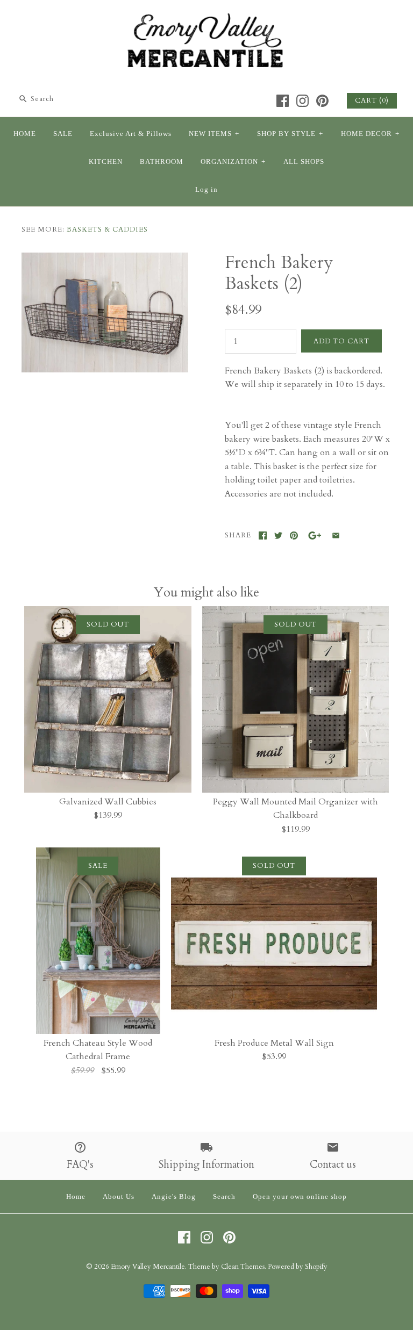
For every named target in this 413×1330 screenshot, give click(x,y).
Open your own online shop (300, 1196)
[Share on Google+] (314, 535)
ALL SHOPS (303, 162)
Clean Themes (243, 1266)
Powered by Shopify (297, 1266)
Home (76, 1196)
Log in (206, 189)
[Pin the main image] (294, 535)
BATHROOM (161, 162)
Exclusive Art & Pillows (131, 134)
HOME (24, 134)
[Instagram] (302, 101)
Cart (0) (372, 100)
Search (224, 1196)
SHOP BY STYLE (290, 134)
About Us (118, 1196)
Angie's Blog (174, 1196)
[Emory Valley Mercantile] (206, 17)
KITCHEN (106, 162)
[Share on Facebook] (263, 535)
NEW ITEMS (214, 134)
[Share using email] (336, 535)
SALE (63, 134)
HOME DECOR (370, 134)
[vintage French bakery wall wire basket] (105, 259)
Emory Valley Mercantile (148, 1266)
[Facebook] (282, 101)
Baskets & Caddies (107, 229)
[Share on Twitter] (278, 535)
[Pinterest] (322, 101)
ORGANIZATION (233, 162)
